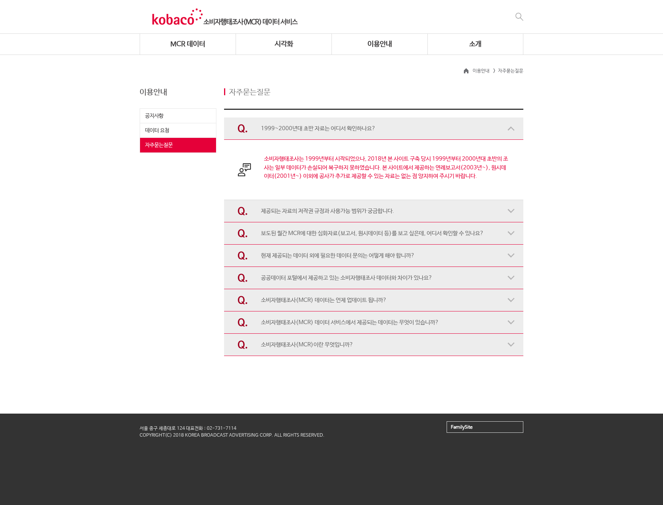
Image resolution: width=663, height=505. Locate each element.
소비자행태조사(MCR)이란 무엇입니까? (307, 344)
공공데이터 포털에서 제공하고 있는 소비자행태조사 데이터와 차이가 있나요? (346, 278)
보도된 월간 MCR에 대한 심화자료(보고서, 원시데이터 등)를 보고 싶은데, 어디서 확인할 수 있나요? (372, 233)
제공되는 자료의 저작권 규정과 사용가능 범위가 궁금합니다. (327, 211)
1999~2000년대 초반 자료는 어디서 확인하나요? (318, 128)
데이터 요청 (157, 130)
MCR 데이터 (187, 44)
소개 (475, 44)
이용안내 (380, 44)
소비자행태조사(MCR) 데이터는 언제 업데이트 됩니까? (324, 300)
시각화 (284, 44)
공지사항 (154, 116)
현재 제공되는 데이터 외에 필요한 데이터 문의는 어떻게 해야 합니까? (338, 255)
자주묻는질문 (159, 145)
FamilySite (462, 427)
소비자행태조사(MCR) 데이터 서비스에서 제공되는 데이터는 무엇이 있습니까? (350, 322)
